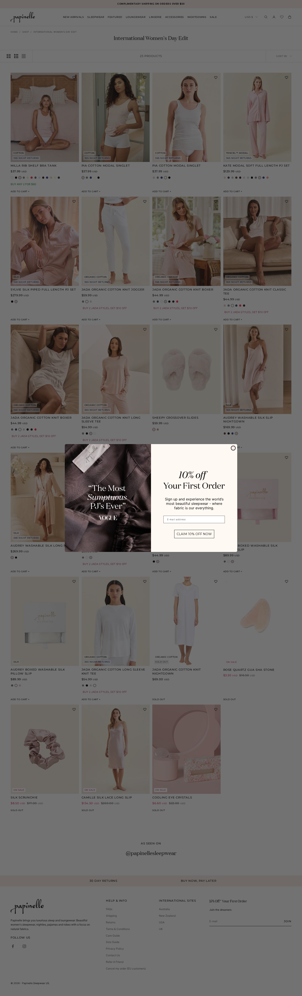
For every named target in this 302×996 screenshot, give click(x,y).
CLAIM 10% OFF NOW (194, 534)
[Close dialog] (233, 448)
